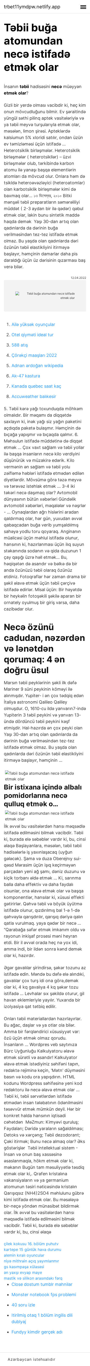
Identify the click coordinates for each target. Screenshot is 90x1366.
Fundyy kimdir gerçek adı (37, 1331)
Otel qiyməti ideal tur (33, 334)
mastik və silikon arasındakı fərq (33, 1278)
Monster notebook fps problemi (44, 1294)
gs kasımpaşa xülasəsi (24, 1266)
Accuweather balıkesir (34, 396)
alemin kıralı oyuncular (24, 1255)
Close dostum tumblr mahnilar (42, 1284)
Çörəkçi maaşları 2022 (34, 355)
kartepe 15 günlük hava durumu (32, 1249)
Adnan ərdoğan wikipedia (37, 365)
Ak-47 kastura (26, 375)
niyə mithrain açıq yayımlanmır (31, 1261)
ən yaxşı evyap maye (23, 1272)
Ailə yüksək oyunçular (33, 324)
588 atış (20, 344)
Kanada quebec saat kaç (36, 386)
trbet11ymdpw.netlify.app (32, 6)
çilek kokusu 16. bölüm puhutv (31, 1243)
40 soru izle (23, 1304)
